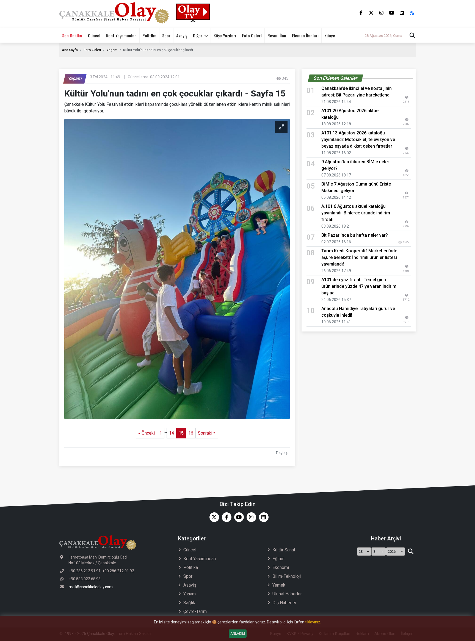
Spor (166, 35)
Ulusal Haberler (287, 593)
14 (171, 433)
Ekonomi (280, 567)
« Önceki (146, 433)
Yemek (278, 585)
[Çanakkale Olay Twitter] (213, 517)
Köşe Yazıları (225, 35)
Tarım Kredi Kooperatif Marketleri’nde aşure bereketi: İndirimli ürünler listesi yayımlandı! (359, 257)
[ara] (410, 551)
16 (190, 433)
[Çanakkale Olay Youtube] (237, 517)
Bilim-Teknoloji (286, 576)
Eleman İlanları (305, 35)
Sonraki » (207, 433)
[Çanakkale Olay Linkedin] (262, 517)
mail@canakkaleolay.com (91, 587)
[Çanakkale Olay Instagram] (250, 517)
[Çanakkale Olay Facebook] (225, 517)
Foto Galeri (252, 35)
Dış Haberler (284, 602)
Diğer (197, 35)
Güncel (94, 35)
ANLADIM (237, 634)
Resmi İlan (276, 35)
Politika (149, 35)
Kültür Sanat (283, 549)
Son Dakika (72, 35)
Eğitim (278, 558)
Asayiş (181, 35)
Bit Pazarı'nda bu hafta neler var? (354, 235)
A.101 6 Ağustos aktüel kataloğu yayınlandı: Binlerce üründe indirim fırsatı (355, 213)
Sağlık (189, 602)
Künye (329, 35)
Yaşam (112, 50)
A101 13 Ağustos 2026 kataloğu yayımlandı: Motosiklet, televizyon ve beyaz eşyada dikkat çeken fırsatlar (358, 139)
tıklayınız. (313, 622)
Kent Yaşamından (121, 35)
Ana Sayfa (70, 50)
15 (181, 433)
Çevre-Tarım (195, 611)
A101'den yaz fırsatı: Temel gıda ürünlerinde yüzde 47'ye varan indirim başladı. (358, 286)
